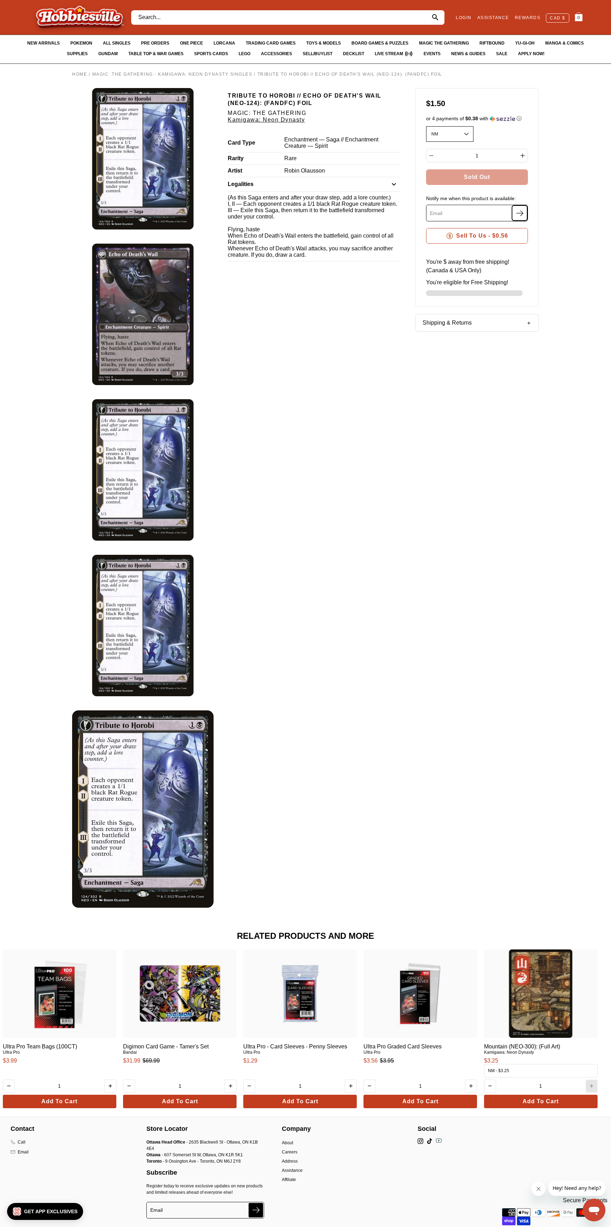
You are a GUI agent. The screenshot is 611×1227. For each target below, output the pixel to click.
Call (21, 1142)
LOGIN (464, 17)
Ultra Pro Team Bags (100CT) (40, 1046)
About (287, 1142)
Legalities (241, 184)
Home (79, 74)
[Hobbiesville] (80, 17)
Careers (289, 1152)
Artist (235, 171)
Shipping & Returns (447, 323)
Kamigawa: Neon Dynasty (266, 120)
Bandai (130, 1052)
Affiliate (289, 1179)
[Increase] (522, 155)
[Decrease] (431, 155)
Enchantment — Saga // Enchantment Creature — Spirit (331, 142)
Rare (290, 158)
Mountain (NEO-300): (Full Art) (522, 1046)
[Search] (435, 17)
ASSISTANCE (493, 17)
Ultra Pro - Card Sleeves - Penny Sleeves (295, 1046)
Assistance (292, 1170)
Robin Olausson (304, 171)
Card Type (241, 143)
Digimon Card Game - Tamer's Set (166, 1046)
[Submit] (256, 1210)
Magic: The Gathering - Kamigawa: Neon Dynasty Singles (172, 74)
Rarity (236, 158)
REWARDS (528, 17)
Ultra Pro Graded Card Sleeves (402, 1046)
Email (23, 1152)
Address (290, 1161)
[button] (477, 118)
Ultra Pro (11, 1052)
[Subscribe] (520, 213)
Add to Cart (59, 1101)
